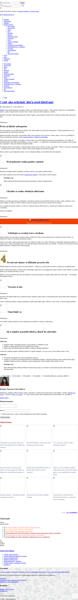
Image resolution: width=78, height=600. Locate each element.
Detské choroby (8, 24)
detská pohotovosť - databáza (12, 561)
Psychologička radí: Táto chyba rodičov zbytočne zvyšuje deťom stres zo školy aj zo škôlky (33, 533)
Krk (9, 31)
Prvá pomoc (11, 26)
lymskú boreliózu (28, 137)
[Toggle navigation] (1, 14)
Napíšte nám (4, 591)
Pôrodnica (7, 59)
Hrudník (10, 33)
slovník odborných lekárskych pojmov (15, 556)
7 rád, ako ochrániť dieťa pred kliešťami (26, 102)
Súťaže (6, 60)
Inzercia (11, 589)
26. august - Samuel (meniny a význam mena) (19, 529)
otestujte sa (7, 565)
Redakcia (3, 589)
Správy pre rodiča (17, 394)
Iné (9, 52)
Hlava (9, 30)
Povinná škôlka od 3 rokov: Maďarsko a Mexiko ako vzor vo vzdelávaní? (27, 537)
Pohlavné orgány (13, 36)
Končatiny (11, 38)
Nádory (10, 43)
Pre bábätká (65, 572)
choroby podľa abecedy (11, 554)
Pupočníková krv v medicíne (16, 47)
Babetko (6, 23)
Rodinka (6, 19)
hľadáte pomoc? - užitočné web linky (15, 563)
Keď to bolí (11, 28)
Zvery (5, 55)
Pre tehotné (43, 572)
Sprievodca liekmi (13, 53)
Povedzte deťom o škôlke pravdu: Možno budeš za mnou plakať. (25, 535)
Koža (9, 40)
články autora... (4, 398)
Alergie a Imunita (13, 42)
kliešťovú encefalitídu (41, 137)
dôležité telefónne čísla (10, 559)
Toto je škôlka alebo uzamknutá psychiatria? (18, 531)
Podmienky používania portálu (9, 582)
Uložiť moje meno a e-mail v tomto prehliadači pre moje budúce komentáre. (24, 414)
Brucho (10, 35)
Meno (2, 410)
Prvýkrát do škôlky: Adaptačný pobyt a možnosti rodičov (22, 527)
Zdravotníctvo (12, 50)
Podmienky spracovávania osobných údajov (13, 580)
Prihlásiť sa (3, 578)
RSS (7, 589)
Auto (5, 57)
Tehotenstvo (7, 21)
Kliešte (2, 110)
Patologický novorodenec (15, 45)
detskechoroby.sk (9, 14)
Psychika (10, 48)
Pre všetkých (20, 572)
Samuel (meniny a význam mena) (29, 11)
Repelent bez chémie (31, 174)
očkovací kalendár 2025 (11, 558)
